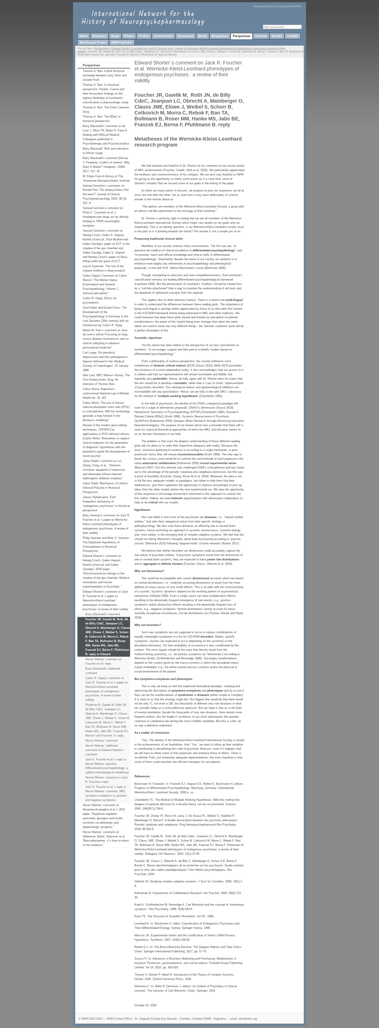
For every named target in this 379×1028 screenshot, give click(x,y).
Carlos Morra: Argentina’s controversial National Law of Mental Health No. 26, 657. (106, 393)
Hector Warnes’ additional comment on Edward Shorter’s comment (104, 750)
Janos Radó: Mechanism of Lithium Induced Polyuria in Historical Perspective (105, 488)
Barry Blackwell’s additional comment (102, 671)
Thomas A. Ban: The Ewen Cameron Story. (106, 109)
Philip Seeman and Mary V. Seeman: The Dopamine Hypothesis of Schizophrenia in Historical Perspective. (106, 544)
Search (270, 6)
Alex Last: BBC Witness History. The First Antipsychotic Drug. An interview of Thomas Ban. (106, 380)
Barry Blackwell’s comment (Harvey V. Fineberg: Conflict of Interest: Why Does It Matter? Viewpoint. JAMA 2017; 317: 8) (106, 164)
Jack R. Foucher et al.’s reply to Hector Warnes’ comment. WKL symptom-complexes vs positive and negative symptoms (106, 793)
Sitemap (259, 6)
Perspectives (101, 48)
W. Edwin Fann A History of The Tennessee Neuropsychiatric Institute (106, 178)
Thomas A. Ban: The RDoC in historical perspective (101, 119)
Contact (280, 6)
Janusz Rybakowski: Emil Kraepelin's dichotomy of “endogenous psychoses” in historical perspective (106, 503)
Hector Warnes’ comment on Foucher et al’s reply (103, 661)
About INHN (294, 6)
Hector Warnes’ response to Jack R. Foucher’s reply (106, 779)
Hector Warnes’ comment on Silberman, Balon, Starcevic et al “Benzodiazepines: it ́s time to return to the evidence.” (106, 838)
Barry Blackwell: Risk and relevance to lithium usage (106, 151)
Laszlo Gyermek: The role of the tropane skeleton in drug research (104, 268)
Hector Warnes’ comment (101, 740)
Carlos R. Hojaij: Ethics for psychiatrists (99, 300)
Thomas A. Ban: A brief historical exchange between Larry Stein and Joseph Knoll (105, 75)
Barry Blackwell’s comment (102, 614)
